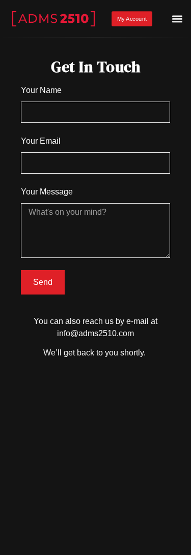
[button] (177, 19)
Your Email (41, 141)
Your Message (47, 191)
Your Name (41, 90)
